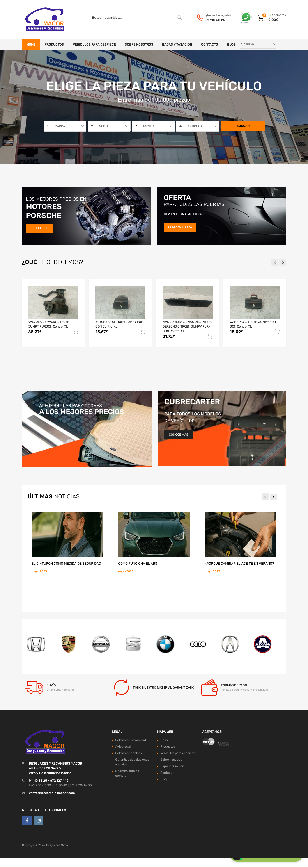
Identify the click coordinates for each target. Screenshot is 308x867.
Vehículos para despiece (94, 44)
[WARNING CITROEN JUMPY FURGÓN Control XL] (255, 302)
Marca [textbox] (60, 126)
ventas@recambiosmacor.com (52, 793)
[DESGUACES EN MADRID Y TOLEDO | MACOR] (41, 19)
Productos (54, 44)
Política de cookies (128, 753)
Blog (231, 44)
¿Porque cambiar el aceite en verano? (239, 564)
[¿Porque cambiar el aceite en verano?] (240, 534)
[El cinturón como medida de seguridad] (67, 534)
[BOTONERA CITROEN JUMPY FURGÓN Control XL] (120, 302)
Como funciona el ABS (137, 564)
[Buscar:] (137, 18)
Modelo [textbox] (105, 126)
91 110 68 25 (215, 20)
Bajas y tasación (177, 44)
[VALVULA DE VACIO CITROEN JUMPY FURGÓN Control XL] (53, 302)
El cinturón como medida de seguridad (66, 564)
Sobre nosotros (139, 44)
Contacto (209, 44)
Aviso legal (123, 747)
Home (31, 44)
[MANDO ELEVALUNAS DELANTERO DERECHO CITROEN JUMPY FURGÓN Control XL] (188, 302)
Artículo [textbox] (194, 126)
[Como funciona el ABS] (154, 534)
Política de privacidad (130, 740)
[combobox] (65, 126)
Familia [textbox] (148, 126)
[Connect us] (27, 820)
